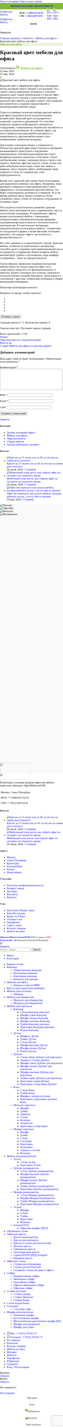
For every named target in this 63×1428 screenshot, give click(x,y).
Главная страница (10, 38)
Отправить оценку (10, 316)
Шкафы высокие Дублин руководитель (34, 1176)
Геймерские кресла (24, 1249)
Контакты (12, 894)
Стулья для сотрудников (27, 1264)
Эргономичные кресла (26, 1252)
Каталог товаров (16, 928)
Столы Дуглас (28, 1042)
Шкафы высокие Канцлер (35, 1021)
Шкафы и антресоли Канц (35, 1096)
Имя (3, 394)
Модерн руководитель (26, 1192)
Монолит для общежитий (28, 1000)
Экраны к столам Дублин (34, 1060)
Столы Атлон (28, 1162)
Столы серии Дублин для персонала (41, 1057)
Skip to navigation (10, 1)
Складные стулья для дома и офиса (33, 1270)
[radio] (35, 298)
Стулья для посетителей (27, 1267)
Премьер (18, 994)
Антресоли (26, 1123)
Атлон (17, 1159)
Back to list (6, 342)
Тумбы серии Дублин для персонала (41, 1078)
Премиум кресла (22, 1258)
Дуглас (17, 1033)
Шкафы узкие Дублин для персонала (41, 1063)
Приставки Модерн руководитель (39, 1204)
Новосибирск (14, 872)
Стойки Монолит (23, 1297)
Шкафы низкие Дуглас (33, 1048)
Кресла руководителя (25, 1237)
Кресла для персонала (25, 1240)
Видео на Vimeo (16, 916)
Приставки (26, 1144)
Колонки (25, 1120)
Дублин (17, 1054)
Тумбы (24, 1111)
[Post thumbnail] (35, 460)
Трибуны (25, 1114)
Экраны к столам (30, 1150)
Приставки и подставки (34, 1126)
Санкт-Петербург (17, 860)
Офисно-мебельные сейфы (28, 1285)
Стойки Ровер (21, 1300)
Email (4, 401)
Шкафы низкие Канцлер (34, 1018)
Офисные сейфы (22, 1288)
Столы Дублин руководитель (37, 1171)
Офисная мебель (16, 438)
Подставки (26, 1147)
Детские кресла (22, 1246)
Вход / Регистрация (18, 1367)
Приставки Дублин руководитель (39, 1189)
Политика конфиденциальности (25, 885)
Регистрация (7, 1393)
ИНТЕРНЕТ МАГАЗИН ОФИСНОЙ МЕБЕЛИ (31, 6)
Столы (24, 1117)
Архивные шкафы (23, 1315)
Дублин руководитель (26, 1168)
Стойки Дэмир (21, 1294)
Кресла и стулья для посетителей (32, 1243)
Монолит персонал (24, 1105)
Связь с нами (14, 925)
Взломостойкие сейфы (26, 1276)
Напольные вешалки (25, 976)
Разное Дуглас (28, 1051)
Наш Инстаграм (16, 913)
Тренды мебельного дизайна (23, 444)
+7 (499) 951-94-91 (35, 13)
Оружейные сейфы (24, 1282)
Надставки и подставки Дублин (38, 1084)
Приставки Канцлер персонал (37, 1027)
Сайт (3, 407)
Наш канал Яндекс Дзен (20, 910)
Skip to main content (31, 1)
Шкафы (24, 1108)
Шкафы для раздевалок (26, 1324)
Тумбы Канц (27, 1093)
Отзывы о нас (15, 919)
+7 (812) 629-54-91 (34, 16)
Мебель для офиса (46, 38)
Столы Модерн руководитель (37, 1195)
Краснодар (13, 863)
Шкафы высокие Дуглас (34, 1045)
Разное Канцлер (29, 1030)
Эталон (17, 1207)
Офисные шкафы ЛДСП (34, 1228)
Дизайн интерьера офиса (21, 432)
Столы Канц (27, 1090)
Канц (16, 1087)
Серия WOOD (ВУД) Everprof (30, 1255)
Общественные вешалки (27, 970)
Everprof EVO (21, 1225)
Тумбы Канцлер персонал (35, 1024)
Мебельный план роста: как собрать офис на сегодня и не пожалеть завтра (32, 480)
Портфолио (13, 922)
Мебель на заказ (16, 931)
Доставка (12, 891)
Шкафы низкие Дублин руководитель (33, 1182)
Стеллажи (26, 1141)
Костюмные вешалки (25, 973)
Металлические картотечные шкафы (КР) (37, 1321)
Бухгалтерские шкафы (26, 1318)
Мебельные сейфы (24, 1279)
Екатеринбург (15, 866)
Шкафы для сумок (23, 1327)
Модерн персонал (23, 1129)
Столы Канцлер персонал (35, 1012)
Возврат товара (15, 888)
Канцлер (18, 1009)
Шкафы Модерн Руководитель (37, 1198)
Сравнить (12, 1364)
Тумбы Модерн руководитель (37, 1201)
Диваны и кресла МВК (26, 985)
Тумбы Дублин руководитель (37, 1186)
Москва (11, 857)
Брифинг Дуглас (29, 1036)
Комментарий (9, 367)
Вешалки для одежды (25, 979)
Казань (11, 869)
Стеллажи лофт (22, 1309)
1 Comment (30, 469)
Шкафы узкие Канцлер (33, 1015)
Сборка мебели (15, 441)
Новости (28, 38)
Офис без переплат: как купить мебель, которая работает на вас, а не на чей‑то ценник (34, 495)
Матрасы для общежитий (27, 1003)
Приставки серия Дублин (34, 1081)
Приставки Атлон (30, 1165)
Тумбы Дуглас (28, 1039)
